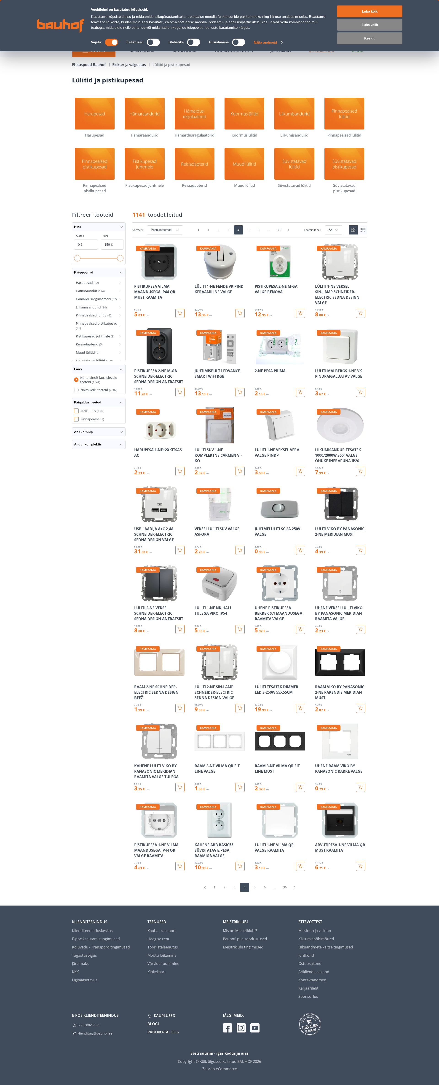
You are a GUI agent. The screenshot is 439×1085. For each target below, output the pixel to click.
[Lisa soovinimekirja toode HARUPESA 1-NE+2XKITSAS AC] (138, 440)
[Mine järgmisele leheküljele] (288, 229)
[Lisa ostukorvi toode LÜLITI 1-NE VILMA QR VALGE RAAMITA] (300, 866)
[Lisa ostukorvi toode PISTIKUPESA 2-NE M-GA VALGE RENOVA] (300, 313)
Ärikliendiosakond (313, 971)
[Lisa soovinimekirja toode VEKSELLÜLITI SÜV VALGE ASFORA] (198, 519)
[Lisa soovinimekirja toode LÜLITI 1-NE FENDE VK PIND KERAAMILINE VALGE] (198, 277)
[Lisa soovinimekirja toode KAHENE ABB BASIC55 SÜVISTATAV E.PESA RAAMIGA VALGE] (198, 835)
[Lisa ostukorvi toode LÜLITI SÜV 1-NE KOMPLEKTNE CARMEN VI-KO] (240, 471)
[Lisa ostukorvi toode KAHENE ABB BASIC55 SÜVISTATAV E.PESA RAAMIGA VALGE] (240, 866)
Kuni (105, 236)
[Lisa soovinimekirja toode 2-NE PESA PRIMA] (258, 361)
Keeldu (369, 38)
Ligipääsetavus (84, 979)
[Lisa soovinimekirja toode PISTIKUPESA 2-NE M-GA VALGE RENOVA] (258, 277)
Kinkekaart (156, 971)
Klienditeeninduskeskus (92, 930)
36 (279, 230)
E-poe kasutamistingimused (96, 938)
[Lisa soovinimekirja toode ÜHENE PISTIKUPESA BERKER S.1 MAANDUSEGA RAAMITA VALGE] (258, 598)
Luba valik (370, 25)
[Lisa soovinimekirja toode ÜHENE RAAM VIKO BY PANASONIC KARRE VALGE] (319, 756)
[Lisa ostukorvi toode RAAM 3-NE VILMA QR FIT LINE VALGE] (240, 787)
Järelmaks (80, 963)
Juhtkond (306, 955)
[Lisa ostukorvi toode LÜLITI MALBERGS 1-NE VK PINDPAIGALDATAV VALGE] (360, 392)
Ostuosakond (309, 963)
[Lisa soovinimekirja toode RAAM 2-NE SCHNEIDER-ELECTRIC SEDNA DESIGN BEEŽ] (138, 677)
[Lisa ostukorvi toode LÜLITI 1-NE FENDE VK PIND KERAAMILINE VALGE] (240, 313)
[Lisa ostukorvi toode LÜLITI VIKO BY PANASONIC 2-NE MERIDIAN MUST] (360, 550)
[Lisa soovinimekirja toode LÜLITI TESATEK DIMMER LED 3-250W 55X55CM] (258, 677)
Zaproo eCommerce (219, 1068)
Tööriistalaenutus (162, 947)
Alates (80, 236)
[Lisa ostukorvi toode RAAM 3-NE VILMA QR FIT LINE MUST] (300, 787)
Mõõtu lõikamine (162, 955)
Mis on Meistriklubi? (240, 930)
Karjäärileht (308, 988)
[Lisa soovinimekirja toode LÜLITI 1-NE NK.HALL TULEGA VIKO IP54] (198, 598)
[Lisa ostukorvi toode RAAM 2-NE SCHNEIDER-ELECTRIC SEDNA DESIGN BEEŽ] (180, 708)
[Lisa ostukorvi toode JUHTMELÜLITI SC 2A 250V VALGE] (300, 550)
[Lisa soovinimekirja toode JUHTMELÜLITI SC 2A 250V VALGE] (258, 519)
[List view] (362, 229)
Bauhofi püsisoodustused (245, 938)
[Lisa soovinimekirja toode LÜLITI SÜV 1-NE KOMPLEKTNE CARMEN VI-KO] (198, 440)
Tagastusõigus (84, 955)
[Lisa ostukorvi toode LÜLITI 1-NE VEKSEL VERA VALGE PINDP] (300, 471)
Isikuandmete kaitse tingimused (325, 947)
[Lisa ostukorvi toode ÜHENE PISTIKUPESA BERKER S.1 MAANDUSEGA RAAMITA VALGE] (300, 629)
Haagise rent (158, 938)
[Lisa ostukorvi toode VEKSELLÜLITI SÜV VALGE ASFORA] (240, 550)
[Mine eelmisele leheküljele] (198, 229)
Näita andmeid (265, 42)
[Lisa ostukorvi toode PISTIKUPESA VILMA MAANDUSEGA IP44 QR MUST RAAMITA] (180, 313)
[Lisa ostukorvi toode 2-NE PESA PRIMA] (300, 392)
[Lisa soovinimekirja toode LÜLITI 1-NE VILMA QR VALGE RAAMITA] (258, 835)
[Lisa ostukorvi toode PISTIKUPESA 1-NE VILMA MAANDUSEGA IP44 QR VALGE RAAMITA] (180, 866)
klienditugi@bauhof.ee (95, 1033)
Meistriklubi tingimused (243, 947)
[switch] (153, 42)
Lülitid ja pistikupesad (171, 64)
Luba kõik (369, 11)
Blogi (153, 1023)
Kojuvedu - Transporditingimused (101, 947)
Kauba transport (161, 930)
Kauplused (164, 1015)
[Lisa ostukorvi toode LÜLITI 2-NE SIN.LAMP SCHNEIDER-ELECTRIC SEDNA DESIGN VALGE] (240, 708)
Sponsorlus (308, 996)
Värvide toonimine (163, 963)
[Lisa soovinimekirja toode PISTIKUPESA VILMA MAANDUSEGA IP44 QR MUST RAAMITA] (138, 277)
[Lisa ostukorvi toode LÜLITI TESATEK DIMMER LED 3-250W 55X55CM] (300, 708)
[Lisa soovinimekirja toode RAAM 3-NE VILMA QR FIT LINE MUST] (258, 756)
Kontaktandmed (312, 979)
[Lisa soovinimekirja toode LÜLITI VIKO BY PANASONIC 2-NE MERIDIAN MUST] (319, 519)
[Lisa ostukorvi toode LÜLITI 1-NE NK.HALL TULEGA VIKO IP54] (240, 629)
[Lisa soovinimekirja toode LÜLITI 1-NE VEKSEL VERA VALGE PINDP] (258, 440)
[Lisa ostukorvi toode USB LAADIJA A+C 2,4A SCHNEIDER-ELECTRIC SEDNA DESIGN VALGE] (180, 550)
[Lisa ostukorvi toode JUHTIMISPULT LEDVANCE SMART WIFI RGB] (240, 392)
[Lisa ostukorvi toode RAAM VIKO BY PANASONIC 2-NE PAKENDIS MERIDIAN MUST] (360, 708)
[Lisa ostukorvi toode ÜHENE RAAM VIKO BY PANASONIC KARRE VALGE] (360, 787)
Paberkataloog (163, 1032)
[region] (249, 557)
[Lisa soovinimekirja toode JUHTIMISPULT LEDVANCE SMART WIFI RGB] (198, 361)
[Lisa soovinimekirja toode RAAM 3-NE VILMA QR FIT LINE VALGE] (198, 756)
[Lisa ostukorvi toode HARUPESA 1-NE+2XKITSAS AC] (180, 471)
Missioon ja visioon (314, 930)
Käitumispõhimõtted (316, 938)
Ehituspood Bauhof (89, 64)
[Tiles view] (353, 229)
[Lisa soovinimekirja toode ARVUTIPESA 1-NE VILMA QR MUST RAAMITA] (319, 835)
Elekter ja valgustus (129, 64)
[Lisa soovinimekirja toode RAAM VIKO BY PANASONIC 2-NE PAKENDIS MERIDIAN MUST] (319, 677)
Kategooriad (83, 272)
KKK (75, 971)
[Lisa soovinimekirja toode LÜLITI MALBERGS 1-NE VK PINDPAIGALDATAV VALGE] (319, 361)
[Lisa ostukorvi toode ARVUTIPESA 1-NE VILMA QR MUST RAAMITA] (360, 866)
